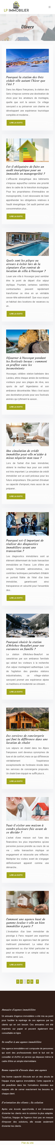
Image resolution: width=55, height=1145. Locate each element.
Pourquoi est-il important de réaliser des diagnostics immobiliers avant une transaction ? (25, 546)
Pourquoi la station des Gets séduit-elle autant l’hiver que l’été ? (25, 80)
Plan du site (27, 1142)
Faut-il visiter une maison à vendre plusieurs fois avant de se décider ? (26, 828)
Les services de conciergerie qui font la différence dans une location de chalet (27, 739)
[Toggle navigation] (49, 7)
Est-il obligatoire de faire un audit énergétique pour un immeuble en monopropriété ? (25, 170)
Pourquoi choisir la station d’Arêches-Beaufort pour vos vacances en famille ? (25, 645)
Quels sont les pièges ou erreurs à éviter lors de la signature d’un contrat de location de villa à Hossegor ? (26, 266)
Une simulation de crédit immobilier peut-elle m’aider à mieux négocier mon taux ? (26, 454)
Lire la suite (16, 123)
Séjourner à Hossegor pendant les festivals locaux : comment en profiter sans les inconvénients (26, 363)
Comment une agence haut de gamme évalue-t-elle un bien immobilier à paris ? (25, 922)
